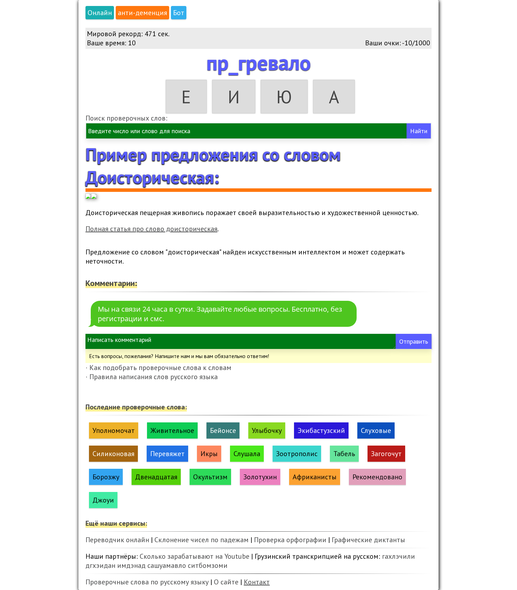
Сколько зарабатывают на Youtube (194, 556)
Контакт (257, 581)
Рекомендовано (377, 476)
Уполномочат (113, 430)
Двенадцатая (156, 476)
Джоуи (103, 500)
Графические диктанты (368, 539)
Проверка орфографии (290, 539)
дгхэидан (100, 565)
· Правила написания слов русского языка (151, 376)
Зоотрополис (297, 453)
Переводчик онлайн (117, 539)
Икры (209, 453)
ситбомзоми (208, 565)
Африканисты (315, 476)
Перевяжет (167, 453)
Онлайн (100, 12)
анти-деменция (142, 12)
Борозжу (105, 476)
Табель (344, 453)
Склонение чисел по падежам (201, 539)
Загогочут (386, 453)
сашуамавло (166, 565)
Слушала (247, 453)
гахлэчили (398, 556)
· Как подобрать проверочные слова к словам (158, 367)
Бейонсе (223, 430)
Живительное (172, 430)
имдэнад (131, 565)
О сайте (226, 581)
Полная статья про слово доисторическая (151, 228)
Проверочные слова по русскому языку (147, 581)
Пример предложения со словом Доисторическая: (213, 165)
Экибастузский (321, 430)
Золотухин (260, 476)
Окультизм (210, 476)
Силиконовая (113, 453)
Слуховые (376, 430)
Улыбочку (267, 430)
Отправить (413, 341)
